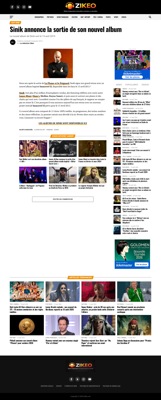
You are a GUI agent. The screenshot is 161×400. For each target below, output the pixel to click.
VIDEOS (124, 17)
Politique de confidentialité (90, 386)
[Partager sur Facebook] (12, 84)
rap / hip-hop (85, 17)
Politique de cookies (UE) (111, 386)
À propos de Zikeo (71, 386)
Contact (59, 386)
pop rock (50, 17)
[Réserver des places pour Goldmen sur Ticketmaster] (132, 253)
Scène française (62, 17)
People (108, 17)
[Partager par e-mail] (12, 101)
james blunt (40, 130)
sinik (57, 130)
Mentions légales (47, 386)
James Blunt (25, 96)
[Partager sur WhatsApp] (12, 89)
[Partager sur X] (12, 95)
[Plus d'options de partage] (12, 106)
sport (116, 17)
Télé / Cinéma (98, 17)
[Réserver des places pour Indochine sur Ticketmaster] (132, 64)
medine (50, 130)
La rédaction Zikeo (27, 43)
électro (74, 17)
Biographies (39, 17)
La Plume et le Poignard (57, 83)
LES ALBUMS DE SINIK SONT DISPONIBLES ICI (63, 123)
